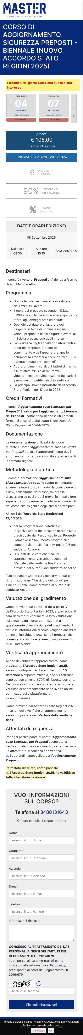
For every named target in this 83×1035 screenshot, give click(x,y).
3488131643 (54, 812)
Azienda (15, 868)
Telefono (15, 904)
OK (51, 1030)
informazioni (38, 1030)
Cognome (16, 851)
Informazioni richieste (24, 921)
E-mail (13, 886)
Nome (13, 833)
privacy (59, 965)
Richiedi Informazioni (41, 1005)
